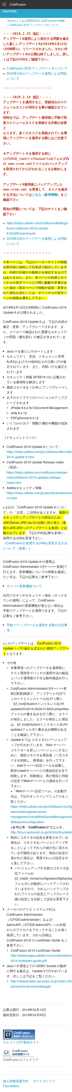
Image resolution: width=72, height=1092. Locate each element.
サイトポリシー (44, 1081)
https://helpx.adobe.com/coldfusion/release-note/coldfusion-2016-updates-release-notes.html (37, 477)
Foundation (11, 1086)
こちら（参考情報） (46, 195)
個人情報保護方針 (16, 1081)
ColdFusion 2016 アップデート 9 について (37, 68)
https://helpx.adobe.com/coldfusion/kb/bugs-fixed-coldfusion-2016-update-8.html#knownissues (38, 228)
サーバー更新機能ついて (24, 586)
